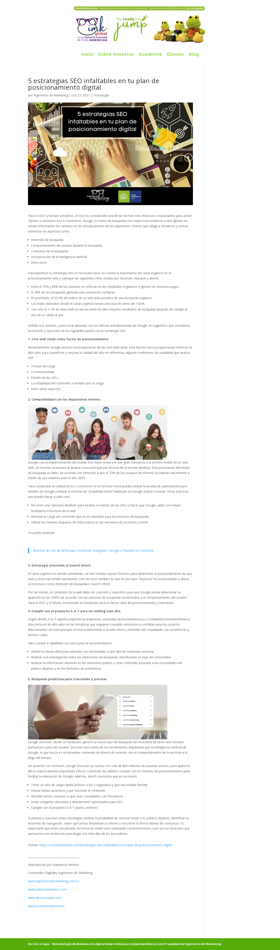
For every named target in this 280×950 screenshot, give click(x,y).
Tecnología (101, 95)
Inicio (87, 54)
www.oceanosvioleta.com (46, 906)
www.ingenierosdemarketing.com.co (53, 881)
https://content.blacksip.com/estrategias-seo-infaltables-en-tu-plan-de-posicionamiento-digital (105, 845)
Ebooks (175, 54)
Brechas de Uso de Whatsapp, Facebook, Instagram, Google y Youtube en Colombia (93, 550)
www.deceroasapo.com (44, 898)
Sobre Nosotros (116, 54)
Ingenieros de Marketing (51, 95)
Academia (150, 54)
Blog (194, 54)
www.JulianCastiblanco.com (47, 889)
